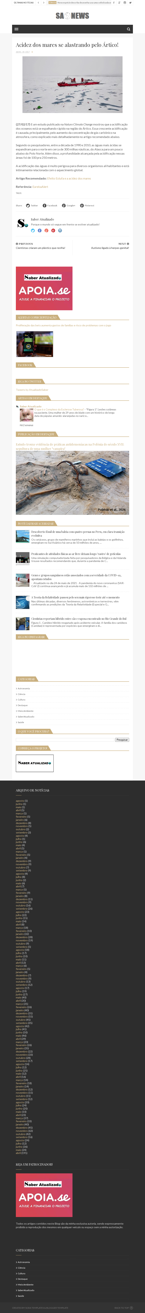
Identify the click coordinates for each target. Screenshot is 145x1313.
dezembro (22, 823)
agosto (20, 800)
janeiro (20, 819)
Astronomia (24, 688)
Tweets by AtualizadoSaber (32, 389)
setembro (21, 832)
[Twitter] (130, 2)
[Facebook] (113, 2)
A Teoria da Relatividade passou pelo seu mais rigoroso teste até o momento (75, 597)
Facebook (40, 230)
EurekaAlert (40, 186)
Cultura (21, 699)
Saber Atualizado (31, 406)
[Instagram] (124, 2)
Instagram (53, 230)
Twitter (33, 230)
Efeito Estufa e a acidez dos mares (69, 178)
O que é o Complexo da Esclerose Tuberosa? (59, 409)
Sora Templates (34, 1307)
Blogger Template (57, 1307)
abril (18, 810)
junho (19, 803)
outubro (20, 829)
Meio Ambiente (25, 710)
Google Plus (46, 230)
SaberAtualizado (26, 716)
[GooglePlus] (119, 2)
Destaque (23, 705)
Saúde (21, 722)
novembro (22, 826)
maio (18, 807)
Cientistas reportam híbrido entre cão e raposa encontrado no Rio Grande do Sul (78, 619)
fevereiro (21, 816)
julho (19, 838)
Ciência (21, 694)
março (19, 813)
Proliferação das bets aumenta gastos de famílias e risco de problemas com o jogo (63, 325)
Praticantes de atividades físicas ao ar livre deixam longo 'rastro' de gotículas (76, 554)
